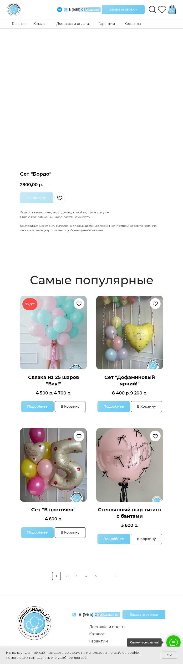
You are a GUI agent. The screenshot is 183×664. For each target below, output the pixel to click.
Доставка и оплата (72, 24)
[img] (13, 9)
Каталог (40, 24)
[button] (123, 9)
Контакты (132, 24)
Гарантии (106, 24)
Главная (18, 24)
